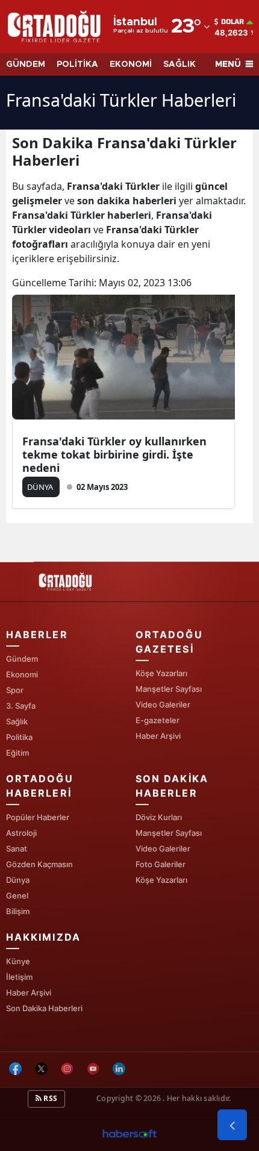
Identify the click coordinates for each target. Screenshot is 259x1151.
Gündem (22, 658)
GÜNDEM (25, 64)
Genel (17, 895)
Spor (14, 690)
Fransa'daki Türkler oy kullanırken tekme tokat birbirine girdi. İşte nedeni (114, 454)
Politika (19, 737)
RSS (49, 1098)
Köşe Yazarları (161, 673)
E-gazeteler (157, 720)
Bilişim (18, 911)
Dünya (18, 880)
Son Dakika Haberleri (44, 1008)
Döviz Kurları (159, 817)
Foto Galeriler (161, 864)
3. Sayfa (21, 705)
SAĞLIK (179, 64)
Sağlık (17, 721)
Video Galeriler (163, 704)
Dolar (232, 21)
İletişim (19, 977)
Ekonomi (22, 674)
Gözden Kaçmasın (39, 864)
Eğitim (17, 752)
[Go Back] (232, 1125)
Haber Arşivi (158, 736)
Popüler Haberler (37, 817)
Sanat (16, 848)
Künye (18, 961)
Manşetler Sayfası (169, 689)
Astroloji (21, 833)
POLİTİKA (77, 64)
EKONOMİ (131, 64)
